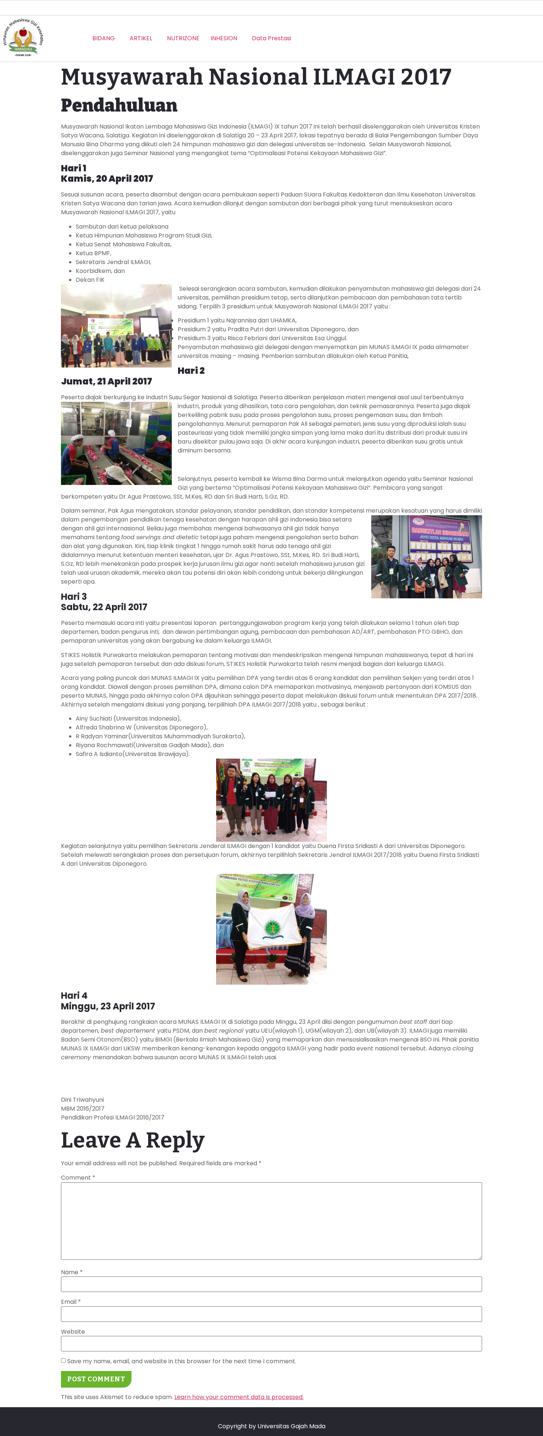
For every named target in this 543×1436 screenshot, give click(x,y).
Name (72, 1272)
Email (71, 1302)
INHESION (224, 38)
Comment (78, 1178)
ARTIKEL (141, 38)
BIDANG (103, 38)
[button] (105, 38)
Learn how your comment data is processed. (239, 1397)
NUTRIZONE (183, 38)
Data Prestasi (271, 38)
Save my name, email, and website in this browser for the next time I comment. (181, 1361)
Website (73, 1332)
